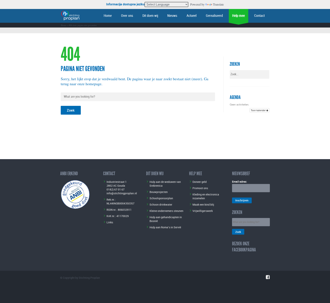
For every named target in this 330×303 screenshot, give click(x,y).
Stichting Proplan (89, 278)
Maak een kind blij (203, 204)
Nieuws (172, 16)
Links (110, 222)
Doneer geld (199, 182)
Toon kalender (258, 110)
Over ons (127, 16)
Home (108, 16)
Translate (218, 4)
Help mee (238, 16)
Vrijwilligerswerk (202, 211)
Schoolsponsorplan (161, 198)
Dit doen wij (150, 16)
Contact (259, 16)
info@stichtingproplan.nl (122, 193)
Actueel (192, 16)
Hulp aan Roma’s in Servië (165, 227)
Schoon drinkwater (161, 204)
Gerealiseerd (214, 16)
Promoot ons (200, 188)
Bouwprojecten (159, 192)
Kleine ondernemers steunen (166, 211)
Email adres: (239, 181)
